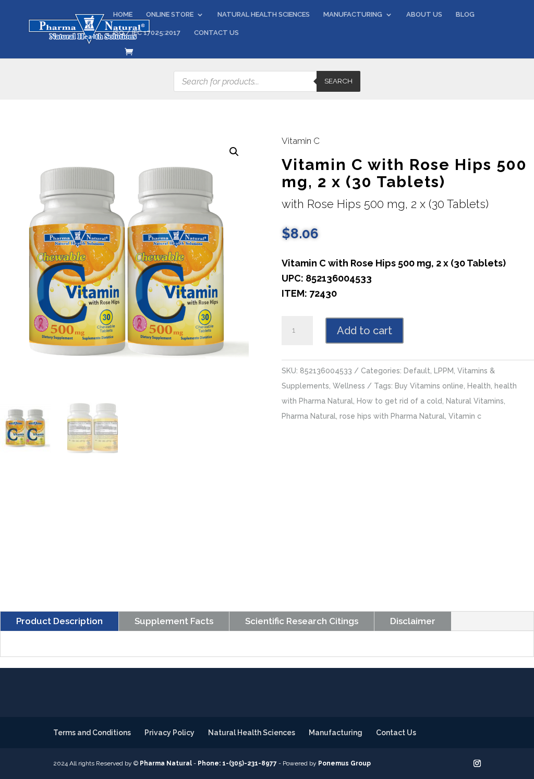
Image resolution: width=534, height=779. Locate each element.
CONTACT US (216, 32)
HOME (122, 14)
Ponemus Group (344, 763)
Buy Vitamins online (429, 386)
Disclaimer (412, 621)
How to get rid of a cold (399, 401)
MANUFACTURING (352, 14)
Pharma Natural (309, 416)
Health (479, 386)
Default (417, 371)
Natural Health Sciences (251, 732)
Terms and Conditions (92, 732)
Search (338, 81)
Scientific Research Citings (301, 621)
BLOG (465, 14)
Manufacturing (335, 732)
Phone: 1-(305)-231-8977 (237, 763)
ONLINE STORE (169, 14)
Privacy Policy (169, 732)
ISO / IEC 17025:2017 (146, 32)
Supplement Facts (174, 621)
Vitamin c (464, 416)
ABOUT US (424, 14)
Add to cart (364, 330)
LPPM (444, 371)
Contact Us (396, 732)
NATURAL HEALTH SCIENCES (263, 14)
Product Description (59, 621)
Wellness (349, 386)
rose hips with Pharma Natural (392, 416)
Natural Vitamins (475, 401)
